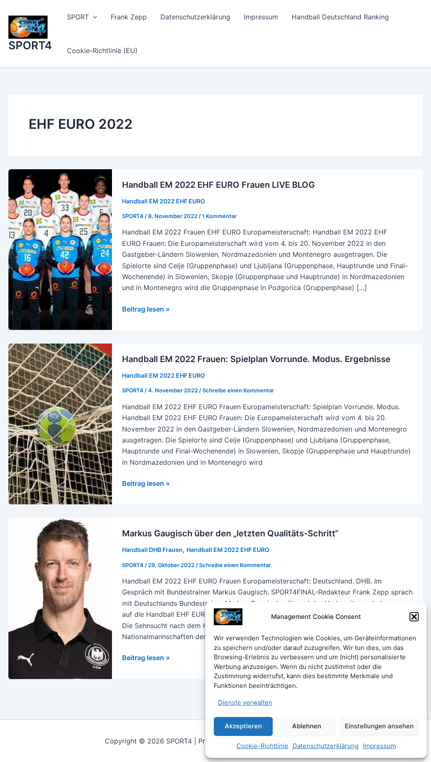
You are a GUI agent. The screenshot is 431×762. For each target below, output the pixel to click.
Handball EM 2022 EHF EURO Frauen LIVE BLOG (218, 185)
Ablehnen (306, 726)
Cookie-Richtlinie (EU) (102, 50)
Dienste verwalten (245, 702)
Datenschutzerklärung (326, 746)
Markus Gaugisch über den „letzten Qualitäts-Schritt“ (230, 533)
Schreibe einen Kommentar (238, 390)
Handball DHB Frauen (152, 549)
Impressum (379, 746)
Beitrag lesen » (146, 309)
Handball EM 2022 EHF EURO (163, 201)
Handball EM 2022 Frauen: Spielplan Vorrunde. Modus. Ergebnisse (256, 359)
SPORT (78, 17)
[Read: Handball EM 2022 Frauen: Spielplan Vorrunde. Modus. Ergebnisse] (60, 423)
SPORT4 (30, 45)
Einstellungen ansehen (379, 726)
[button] (414, 617)
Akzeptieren (243, 726)
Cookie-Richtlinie (262, 746)
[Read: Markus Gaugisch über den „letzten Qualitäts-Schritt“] (60, 598)
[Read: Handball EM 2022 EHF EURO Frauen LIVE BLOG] (60, 249)
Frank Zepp (129, 17)
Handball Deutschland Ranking (340, 17)
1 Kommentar (219, 216)
